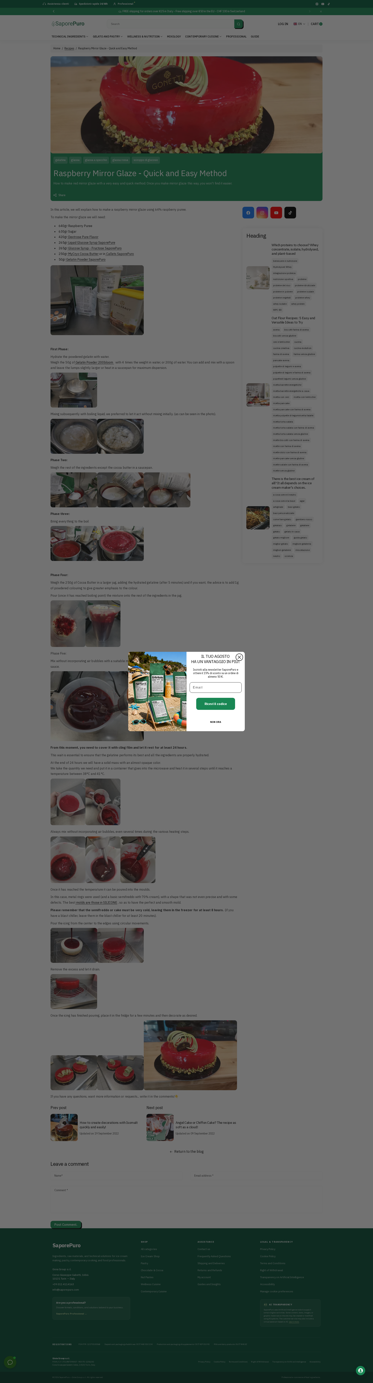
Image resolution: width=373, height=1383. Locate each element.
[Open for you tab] (360, 1370)
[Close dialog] (239, 657)
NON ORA (215, 722)
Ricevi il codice (216, 704)
